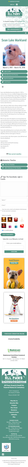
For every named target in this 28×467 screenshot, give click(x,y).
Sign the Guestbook (8, 78)
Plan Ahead (14, 408)
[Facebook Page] (16, 4)
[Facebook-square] (3, 454)
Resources (14, 410)
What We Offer (14, 403)
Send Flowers (7, 82)
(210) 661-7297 (16, 395)
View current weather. (15, 154)
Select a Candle (6, 215)
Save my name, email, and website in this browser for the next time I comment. (14, 210)
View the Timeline (9, 164)
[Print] (2, 87)
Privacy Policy (14, 458)
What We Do (14, 401)
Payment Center (14, 412)
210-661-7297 (22, 21)
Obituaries (14, 414)
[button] (25, 33)
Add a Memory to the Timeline (11, 75)
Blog (14, 417)
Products (14, 405)
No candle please (8, 230)
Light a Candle (7, 71)
